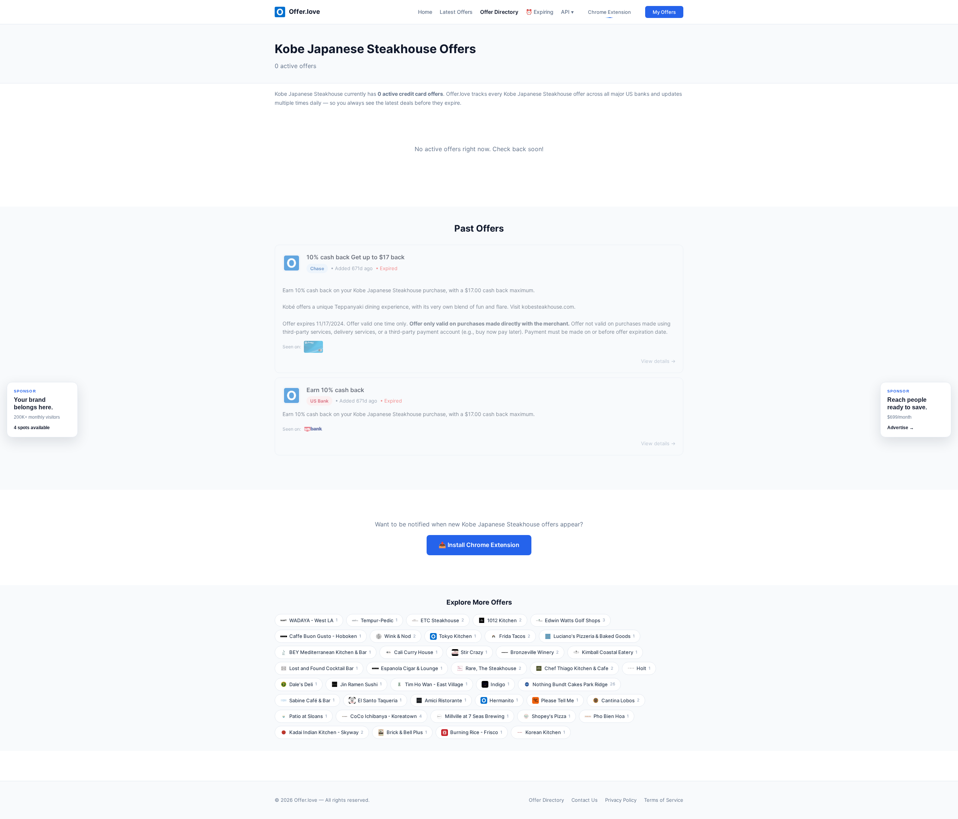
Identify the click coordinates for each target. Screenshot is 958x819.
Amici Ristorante (445, 700)
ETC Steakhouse (442, 620)
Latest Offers (456, 12)
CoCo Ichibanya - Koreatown (386, 716)
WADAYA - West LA (313, 620)
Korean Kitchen (545, 732)
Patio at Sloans (308, 716)
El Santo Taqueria (380, 700)
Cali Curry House (415, 652)
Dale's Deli (303, 684)
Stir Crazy (474, 652)
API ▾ (567, 12)
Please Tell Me (559, 700)
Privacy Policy (621, 800)
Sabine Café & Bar (312, 700)
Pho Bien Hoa (611, 716)
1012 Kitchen (504, 620)
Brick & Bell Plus (407, 732)
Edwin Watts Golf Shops (575, 620)
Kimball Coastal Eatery (609, 652)
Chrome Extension (609, 12)
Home (425, 12)
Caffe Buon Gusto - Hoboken (325, 636)
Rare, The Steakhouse (493, 668)
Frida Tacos (514, 636)
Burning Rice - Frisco (476, 732)
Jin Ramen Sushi (361, 684)
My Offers (664, 12)
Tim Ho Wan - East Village (436, 684)
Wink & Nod (400, 636)
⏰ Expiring (539, 12)
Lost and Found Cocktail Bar (323, 668)
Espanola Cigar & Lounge (411, 668)
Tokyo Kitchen (457, 636)
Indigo (500, 684)
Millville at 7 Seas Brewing (477, 716)
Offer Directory (499, 12)
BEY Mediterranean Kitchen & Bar (330, 652)
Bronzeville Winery (534, 652)
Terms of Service (663, 800)
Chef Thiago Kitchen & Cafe (578, 668)
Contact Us (584, 800)
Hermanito (503, 700)
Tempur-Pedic (379, 620)
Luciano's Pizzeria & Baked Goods (594, 636)
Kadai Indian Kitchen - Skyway (326, 732)
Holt (643, 668)
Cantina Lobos (620, 700)
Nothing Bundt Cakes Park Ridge (574, 684)
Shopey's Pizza (551, 716)
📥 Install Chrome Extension (479, 544)
